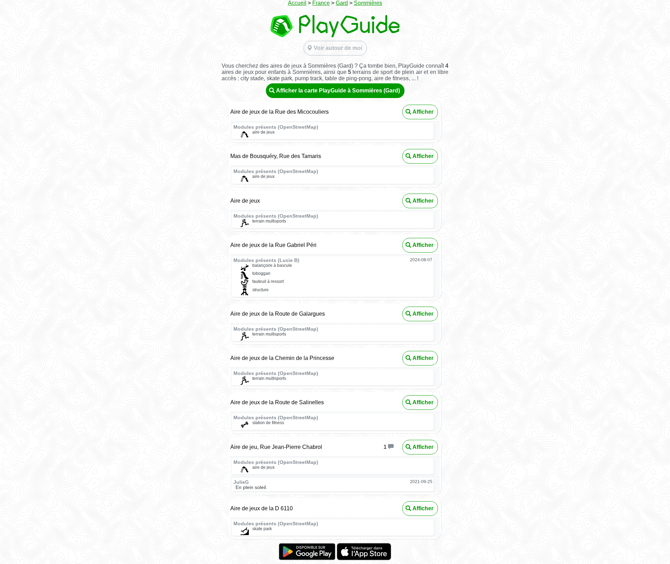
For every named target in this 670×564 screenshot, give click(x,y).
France (321, 3)
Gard (342, 3)
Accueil (297, 3)
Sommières (368, 3)
